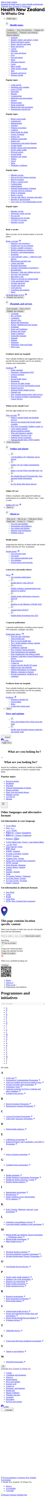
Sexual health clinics (19, 379)
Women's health (17, 75)
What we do (11, 519)
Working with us (17, 533)
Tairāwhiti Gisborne (18, 336)
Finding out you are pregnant (22, 246)
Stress (13, 292)
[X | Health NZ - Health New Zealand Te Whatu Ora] (2, 1475)
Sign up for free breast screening (23, 177)
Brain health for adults (19, 132)
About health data (18, 639)
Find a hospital (12, 309)
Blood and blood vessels (20, 42)
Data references (17, 661)
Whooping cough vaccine (21, 213)
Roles (13, 704)
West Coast (15, 347)
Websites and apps (13, 1395)
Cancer (13, 49)
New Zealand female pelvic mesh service (27, 394)
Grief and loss (16, 288)
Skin (12, 71)
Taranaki (14, 338)
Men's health (16, 66)
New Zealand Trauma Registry (23, 650)
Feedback (10, 368)
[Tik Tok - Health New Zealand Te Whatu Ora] (2, 1472)
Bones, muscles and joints (21, 44)
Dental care (15, 137)
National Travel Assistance (21, 437)
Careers (24, 4)
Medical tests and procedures (22, 107)
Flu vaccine (15, 216)
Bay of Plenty (16, 316)
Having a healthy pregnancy (22, 248)
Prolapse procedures (18, 128)
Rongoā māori (16, 103)
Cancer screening (17, 134)
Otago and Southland (19, 329)
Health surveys (16, 645)
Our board (15, 556)
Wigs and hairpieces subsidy (22, 433)
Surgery (14, 100)
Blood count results (18, 119)
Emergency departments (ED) (22, 372)
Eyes (13, 55)
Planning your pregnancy (20, 243)
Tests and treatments (24, 30)
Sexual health (16, 154)
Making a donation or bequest (22, 672)
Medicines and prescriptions (21, 98)
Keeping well (38, 30)
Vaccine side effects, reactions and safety (26, 197)
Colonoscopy (16, 121)
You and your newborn (20, 274)
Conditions (10, 30)
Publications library (35, 519)
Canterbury (15, 318)
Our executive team (18, 554)
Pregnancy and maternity (29, 33)
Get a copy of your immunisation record (26, 202)
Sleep (13, 163)
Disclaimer (10, 1399)
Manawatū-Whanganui (20, 322)
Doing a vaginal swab (19, 182)
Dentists (14, 377)
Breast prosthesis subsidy (20, 431)
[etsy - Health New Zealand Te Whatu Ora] (23, 1465)
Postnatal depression (18, 265)
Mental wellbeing (13, 35)
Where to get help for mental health (24, 279)
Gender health (16, 145)
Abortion (14, 125)
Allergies (14, 38)
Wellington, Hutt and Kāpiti (21, 345)
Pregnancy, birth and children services (25, 272)
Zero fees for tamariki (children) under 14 (27, 426)
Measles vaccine (17, 175)
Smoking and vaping (19, 156)
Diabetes (14, 51)
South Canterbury (18, 334)
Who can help (11, 415)
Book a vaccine (17, 195)
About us (10, 507)
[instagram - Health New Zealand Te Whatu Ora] (2, 1417)
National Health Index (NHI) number (25, 440)
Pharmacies (15, 381)
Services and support (14, 1402)
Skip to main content (9, 2)
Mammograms (16, 123)
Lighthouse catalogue (19, 647)
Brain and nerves (17, 46)
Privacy (9, 1486)
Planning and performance (21, 530)
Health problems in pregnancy (22, 250)
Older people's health (19, 69)
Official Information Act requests (23, 670)
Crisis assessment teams (20, 281)
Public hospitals (17, 370)
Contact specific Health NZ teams (24, 665)
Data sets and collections (20, 636)
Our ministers (16, 560)
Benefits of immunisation (20, 199)
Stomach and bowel (18, 73)
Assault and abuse (18, 285)
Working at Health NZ (19, 699)
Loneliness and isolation (20, 290)
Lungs (13, 64)
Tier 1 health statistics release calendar (25, 643)
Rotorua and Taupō (18, 331)
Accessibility (11, 1488)
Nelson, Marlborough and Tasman (24, 325)
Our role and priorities (19, 524)
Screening (15, 254)
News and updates (13, 1382)
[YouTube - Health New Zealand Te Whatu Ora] (2, 1468)
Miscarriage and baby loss (21, 261)
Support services (17, 388)
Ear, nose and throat (18, 53)
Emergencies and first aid (20, 109)
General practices (17, 374)
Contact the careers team (20, 706)
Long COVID (16, 89)
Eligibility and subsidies (15, 311)
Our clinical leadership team (21, 558)
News (8, 575)
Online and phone (13, 442)
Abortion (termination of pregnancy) (25, 268)
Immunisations (12, 33)
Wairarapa (15, 342)
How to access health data (21, 641)
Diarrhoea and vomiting (20, 87)
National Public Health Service (23, 390)
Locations (9, 1397)
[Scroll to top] (3, 1366)
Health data (11, 521)
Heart (13, 60)
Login (6, 740)
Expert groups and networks (22, 562)
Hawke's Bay (16, 320)
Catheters (14, 130)
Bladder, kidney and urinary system (24, 40)
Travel (13, 161)
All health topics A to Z (15, 295)
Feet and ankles (17, 57)
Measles (14, 94)
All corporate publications (21, 577)
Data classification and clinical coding (25, 654)
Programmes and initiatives (21, 526)
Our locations (16, 702)
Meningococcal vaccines (20, 218)
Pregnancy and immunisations (22, 252)
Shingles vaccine (17, 222)
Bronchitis (15, 92)
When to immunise (18, 193)
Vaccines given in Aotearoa (21, 191)
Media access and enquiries (21, 667)
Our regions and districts (20, 528)
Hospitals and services (15, 297)
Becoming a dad (17, 277)
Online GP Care (12, 505)
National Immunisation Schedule (23, 188)
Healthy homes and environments (24, 148)
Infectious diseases (18, 62)
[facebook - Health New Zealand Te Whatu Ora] (2, 1413)
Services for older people (20, 383)
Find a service (25, 309)
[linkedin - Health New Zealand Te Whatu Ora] (2, 1420)
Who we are (22, 519)
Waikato (14, 340)
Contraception (16, 184)
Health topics (11, 19)
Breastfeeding (16, 270)
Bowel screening (17, 179)
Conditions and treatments (16, 1375)
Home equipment (17, 105)
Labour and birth (17, 263)
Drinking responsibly (19, 139)
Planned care (16, 392)
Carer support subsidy (19, 429)
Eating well (15, 141)
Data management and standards (23, 652)
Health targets (11, 551)
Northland (15, 327)
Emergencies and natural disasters (24, 143)
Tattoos (13, 159)
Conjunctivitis (16, 96)
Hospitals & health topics (11, 4)
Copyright (10, 1491)
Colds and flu (16, 85)
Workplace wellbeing (19, 165)
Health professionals (35, 4)
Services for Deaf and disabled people (25, 386)
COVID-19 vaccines (19, 220)
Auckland (14, 314)
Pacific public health (18, 150)
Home (8, 980)
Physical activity (17, 152)
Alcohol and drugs (18, 283)
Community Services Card (21, 435)
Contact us (21, 521)
